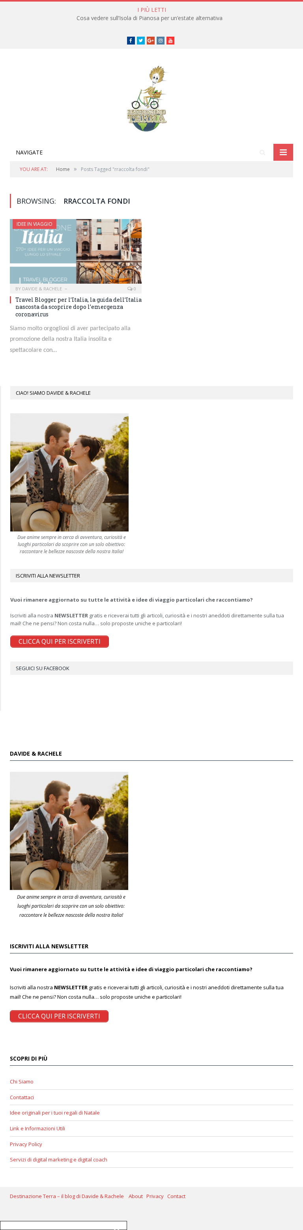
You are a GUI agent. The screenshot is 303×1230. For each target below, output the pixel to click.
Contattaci (22, 1097)
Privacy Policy (26, 1144)
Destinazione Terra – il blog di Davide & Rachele (69, 1196)
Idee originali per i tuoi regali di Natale (55, 1112)
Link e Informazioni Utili (37, 1128)
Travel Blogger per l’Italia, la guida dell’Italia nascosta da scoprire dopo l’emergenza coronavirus (78, 307)
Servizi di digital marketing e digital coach (58, 1159)
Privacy (156, 1196)
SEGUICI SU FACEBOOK (42, 668)
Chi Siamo (22, 1081)
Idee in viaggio (34, 224)
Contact (176, 1196)
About (137, 1196)
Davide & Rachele (42, 289)
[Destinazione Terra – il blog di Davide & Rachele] (151, 97)
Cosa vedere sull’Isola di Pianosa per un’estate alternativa (150, 18)
